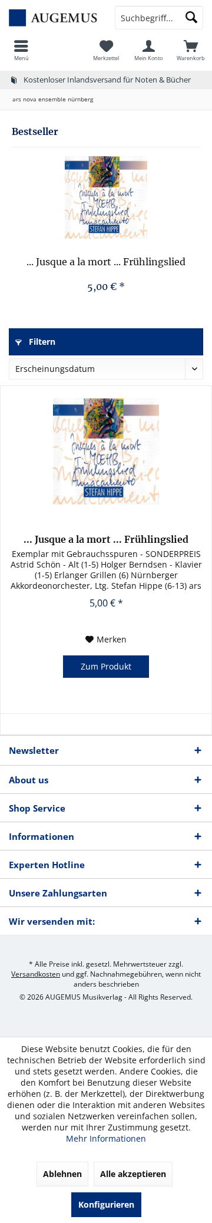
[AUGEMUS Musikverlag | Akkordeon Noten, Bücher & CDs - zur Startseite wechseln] (53, 17)
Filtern (40, 341)
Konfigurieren (106, 1204)
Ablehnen (62, 1173)
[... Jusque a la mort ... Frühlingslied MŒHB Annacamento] (106, 197)
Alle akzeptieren (133, 1173)
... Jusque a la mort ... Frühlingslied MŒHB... (106, 262)
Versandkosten (35, 974)
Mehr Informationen (106, 1138)
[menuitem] (21, 50)
